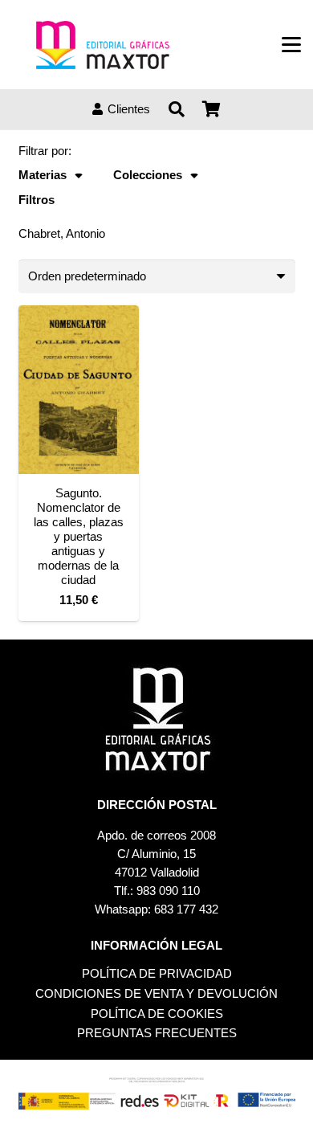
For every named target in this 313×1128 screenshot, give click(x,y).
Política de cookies (157, 1013)
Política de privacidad (157, 973)
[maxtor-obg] (102, 45)
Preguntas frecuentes (157, 1033)
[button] (291, 45)
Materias (42, 175)
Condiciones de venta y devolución (156, 993)
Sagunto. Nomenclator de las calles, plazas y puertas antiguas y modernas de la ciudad (79, 536)
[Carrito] (212, 109)
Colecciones (147, 175)
